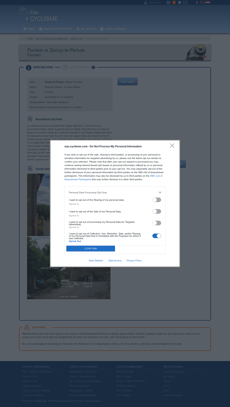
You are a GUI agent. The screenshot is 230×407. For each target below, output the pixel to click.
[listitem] (115, 192)
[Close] (173, 146)
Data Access (115, 260)
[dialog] (115, 203)
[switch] (156, 200)
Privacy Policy (134, 260)
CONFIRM (91, 248)
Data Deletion (96, 260)
